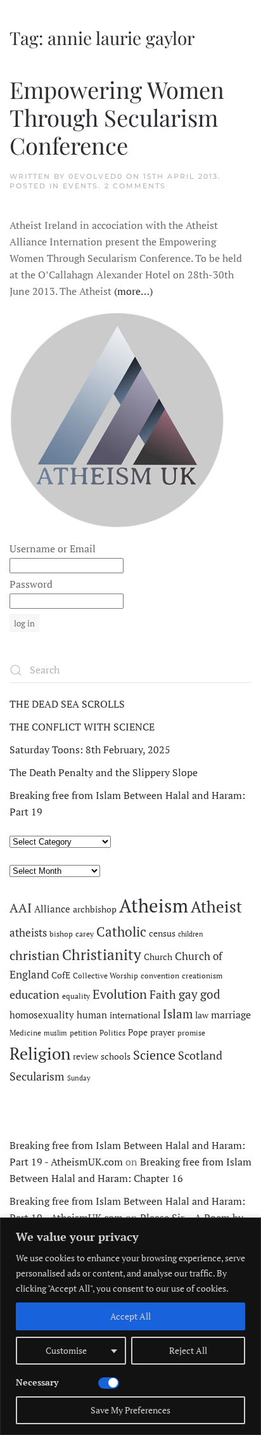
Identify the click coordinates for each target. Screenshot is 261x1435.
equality (76, 995)
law (201, 1015)
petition (83, 1032)
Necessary (37, 1382)
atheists (28, 933)
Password (31, 584)
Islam (178, 1014)
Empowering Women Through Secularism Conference (117, 117)
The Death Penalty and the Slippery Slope (104, 772)
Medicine (25, 1032)
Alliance (52, 909)
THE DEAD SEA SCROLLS (67, 704)
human (92, 1015)
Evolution (119, 994)
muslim (55, 1033)
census (162, 933)
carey (84, 933)
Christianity (101, 954)
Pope (138, 1032)
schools (115, 1056)
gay (188, 994)
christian (35, 955)
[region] (130, 1326)
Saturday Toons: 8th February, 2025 (90, 749)
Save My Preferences (130, 1410)
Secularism (37, 1076)
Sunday (79, 1078)
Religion (40, 1053)
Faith (163, 994)
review (85, 1056)
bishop (61, 933)
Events (80, 185)
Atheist (216, 906)
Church (158, 957)
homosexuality (42, 1015)
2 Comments (135, 185)
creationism (202, 975)
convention (160, 975)
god (210, 994)
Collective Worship (105, 975)
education (35, 994)
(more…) (133, 291)
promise (191, 1032)
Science (154, 1054)
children (190, 934)
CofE (60, 975)
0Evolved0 (95, 176)
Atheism (153, 905)
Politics (112, 1032)
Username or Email (53, 548)
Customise (66, 1350)
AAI (21, 907)
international (135, 1015)
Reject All (188, 1350)
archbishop (95, 909)
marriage (231, 1014)
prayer (162, 1032)
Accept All (130, 1316)
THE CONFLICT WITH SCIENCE (82, 727)
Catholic (121, 931)
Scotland (200, 1055)
